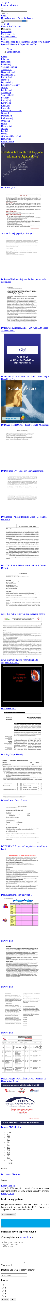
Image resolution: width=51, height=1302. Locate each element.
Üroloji (4, 133)
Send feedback (8, 1215)
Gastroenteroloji (8, 72)
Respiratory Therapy (10, 85)
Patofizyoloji (6, 90)
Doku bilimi (6, 126)
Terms (11, 1193)
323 (8, 1140)
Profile (4, 39)
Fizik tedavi (6, 77)
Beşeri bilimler (26, 44)
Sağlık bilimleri (13, 52)
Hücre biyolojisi (8, 74)
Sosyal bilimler (43, 42)
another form (26, 1237)
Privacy (4, 1193)
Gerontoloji (6, 92)
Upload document (9, 18)
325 (8, 1145)
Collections (16, 26)
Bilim (33, 42)
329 (8, 1155)
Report (4, 1186)
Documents (6, 1174)
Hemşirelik (6, 139)
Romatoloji (6, 108)
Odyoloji (5, 128)
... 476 (9, 1160)
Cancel (5, 1299)
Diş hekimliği (7, 82)
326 (8, 1147)
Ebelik (4, 56)
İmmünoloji (6, 64)
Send (13, 1299)
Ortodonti (5, 121)
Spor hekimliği (7, 95)
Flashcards (6, 26)
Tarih (35, 44)
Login (4, 15)
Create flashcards (25, 18)
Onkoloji (5, 87)
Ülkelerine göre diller (10, 42)
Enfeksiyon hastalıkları (11, 110)
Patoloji (4, 131)
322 (8, 1137)
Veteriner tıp (6, 69)
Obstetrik (5, 113)
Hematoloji (6, 62)
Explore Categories (9, 5)
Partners (11, 1186)
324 (8, 1142)
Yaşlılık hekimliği (9, 67)
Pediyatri (5, 97)
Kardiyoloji (6, 103)
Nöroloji (5, 80)
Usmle (4, 123)
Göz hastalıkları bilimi (11, 136)
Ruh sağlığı (6, 100)
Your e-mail (6, 1265)
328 (8, 1152)
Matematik (25, 42)
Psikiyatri (5, 59)
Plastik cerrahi (7, 141)
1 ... (8, 1134)
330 (8, 1158)
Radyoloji (5, 105)
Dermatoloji (6, 115)
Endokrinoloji (7, 118)
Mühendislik (13, 44)
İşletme (4, 44)
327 (8, 1150)
